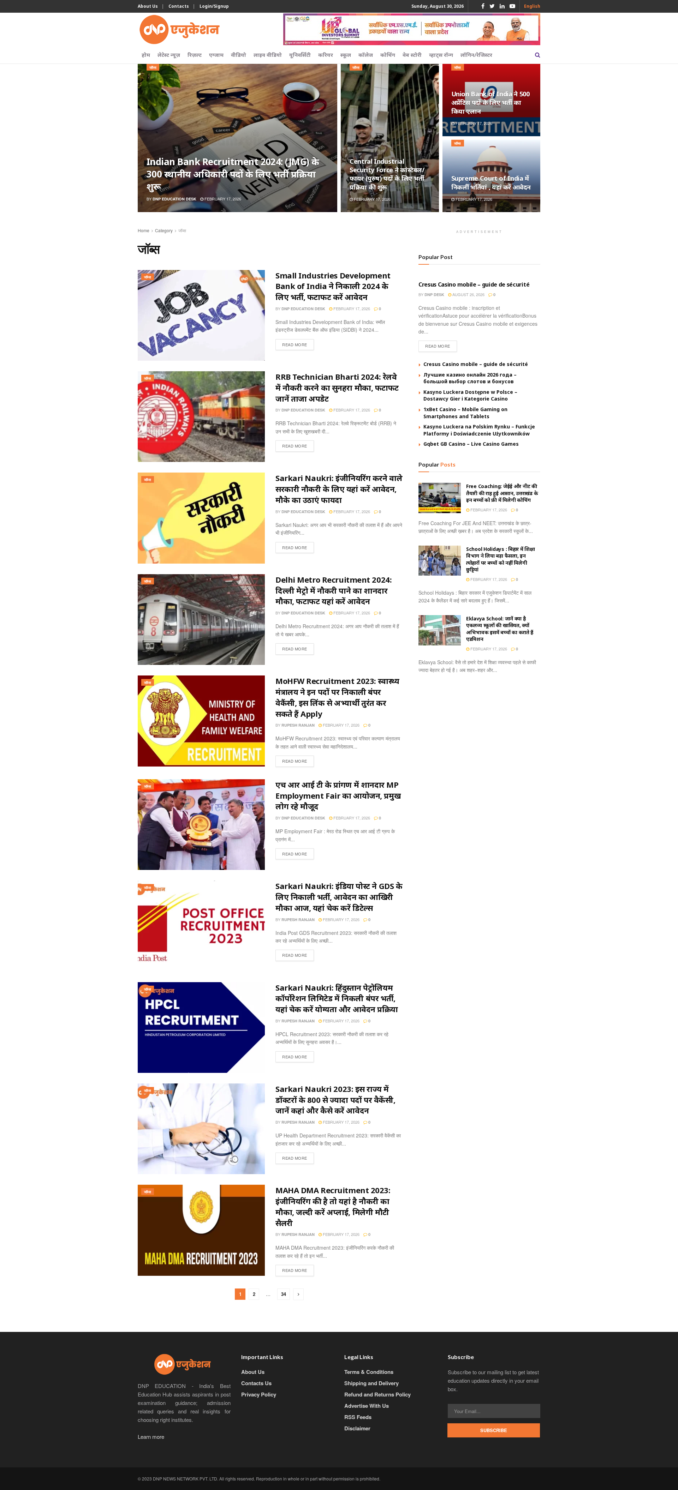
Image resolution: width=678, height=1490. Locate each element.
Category (164, 230)
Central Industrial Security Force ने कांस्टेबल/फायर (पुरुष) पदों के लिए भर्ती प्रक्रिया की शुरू (387, 174)
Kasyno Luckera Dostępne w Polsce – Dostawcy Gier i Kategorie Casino (470, 395)
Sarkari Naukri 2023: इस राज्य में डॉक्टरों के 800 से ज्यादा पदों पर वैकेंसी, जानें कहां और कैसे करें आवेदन (335, 1099)
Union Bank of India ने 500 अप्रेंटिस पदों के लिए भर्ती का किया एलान (490, 102)
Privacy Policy (258, 1394)
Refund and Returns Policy (377, 1394)
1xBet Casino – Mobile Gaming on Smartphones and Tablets (465, 413)
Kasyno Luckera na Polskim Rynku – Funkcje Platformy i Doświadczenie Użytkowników (479, 430)
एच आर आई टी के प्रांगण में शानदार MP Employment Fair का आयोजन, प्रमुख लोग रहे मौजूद (337, 795)
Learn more (151, 1436)
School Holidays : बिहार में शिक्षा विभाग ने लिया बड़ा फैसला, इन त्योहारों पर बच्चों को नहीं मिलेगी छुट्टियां (500, 559)
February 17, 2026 (222, 199)
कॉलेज (365, 54)
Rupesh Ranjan (298, 725)
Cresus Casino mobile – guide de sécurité (473, 284)
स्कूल (345, 54)
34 (283, 1294)
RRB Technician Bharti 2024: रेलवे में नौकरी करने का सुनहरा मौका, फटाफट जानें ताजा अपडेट (337, 387)
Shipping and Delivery (371, 1383)
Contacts (178, 6)
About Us (148, 6)
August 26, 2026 (467, 294)
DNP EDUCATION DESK (174, 199)
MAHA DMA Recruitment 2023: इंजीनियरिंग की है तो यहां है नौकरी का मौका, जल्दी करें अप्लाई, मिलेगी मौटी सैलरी (333, 1206)
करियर (325, 54)
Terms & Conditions (368, 1372)
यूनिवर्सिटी (300, 54)
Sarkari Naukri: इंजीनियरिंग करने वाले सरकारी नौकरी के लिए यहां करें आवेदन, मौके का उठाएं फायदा (338, 489)
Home (143, 230)
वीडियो (238, 54)
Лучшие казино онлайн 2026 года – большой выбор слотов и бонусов (470, 378)
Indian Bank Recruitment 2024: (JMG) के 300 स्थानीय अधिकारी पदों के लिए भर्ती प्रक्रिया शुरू (233, 174)
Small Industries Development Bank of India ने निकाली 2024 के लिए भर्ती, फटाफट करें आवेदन (333, 286)
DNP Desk (434, 294)
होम (146, 54)
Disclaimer (357, 1428)
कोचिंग (387, 54)
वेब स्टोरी (412, 54)
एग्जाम (216, 54)
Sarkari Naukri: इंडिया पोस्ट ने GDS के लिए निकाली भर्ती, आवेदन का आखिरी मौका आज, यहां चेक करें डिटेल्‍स (338, 897)
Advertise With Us (366, 1406)
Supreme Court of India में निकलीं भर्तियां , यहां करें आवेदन (491, 182)
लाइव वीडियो (268, 54)
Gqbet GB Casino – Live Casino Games (471, 443)
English (532, 6)
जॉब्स (152, 67)
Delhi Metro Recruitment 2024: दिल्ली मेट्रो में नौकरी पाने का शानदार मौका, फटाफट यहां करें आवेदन (333, 590)
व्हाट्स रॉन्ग (441, 54)
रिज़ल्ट (195, 54)
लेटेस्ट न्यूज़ (168, 54)
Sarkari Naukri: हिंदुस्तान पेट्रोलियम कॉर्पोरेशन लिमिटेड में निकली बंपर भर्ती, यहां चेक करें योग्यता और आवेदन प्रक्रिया (336, 998)
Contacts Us (256, 1383)
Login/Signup (214, 6)
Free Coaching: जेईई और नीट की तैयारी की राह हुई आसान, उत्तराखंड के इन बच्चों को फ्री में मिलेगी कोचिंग (502, 493)
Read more (294, 344)
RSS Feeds (357, 1417)
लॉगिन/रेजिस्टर (476, 54)
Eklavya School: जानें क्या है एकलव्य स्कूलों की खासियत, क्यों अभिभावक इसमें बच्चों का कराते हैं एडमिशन (499, 629)
